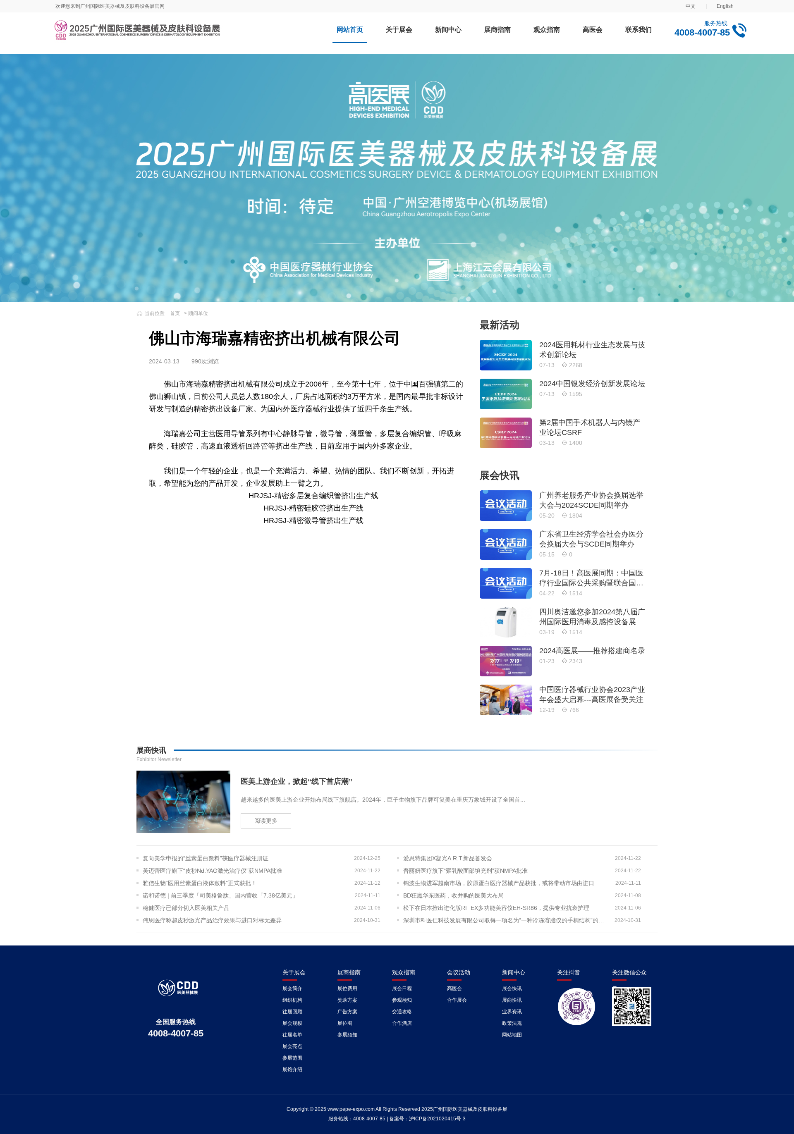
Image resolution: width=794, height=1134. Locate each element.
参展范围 (292, 1058)
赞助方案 (347, 1000)
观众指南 (546, 29)
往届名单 (292, 1035)
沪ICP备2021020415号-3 (437, 1119)
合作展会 (457, 1000)
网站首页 (350, 29)
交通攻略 (402, 1012)
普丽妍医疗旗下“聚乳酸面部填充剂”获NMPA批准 (465, 870)
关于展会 (399, 29)
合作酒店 (402, 1023)
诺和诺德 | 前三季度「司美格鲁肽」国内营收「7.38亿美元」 (220, 895)
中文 (691, 6)
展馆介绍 (292, 1069)
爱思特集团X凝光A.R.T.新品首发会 (447, 858)
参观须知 (402, 1000)
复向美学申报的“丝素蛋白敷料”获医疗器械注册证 (205, 858)
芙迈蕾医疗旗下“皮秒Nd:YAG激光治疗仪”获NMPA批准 (212, 870)
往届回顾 (292, 1012)
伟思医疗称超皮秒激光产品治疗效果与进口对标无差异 (212, 920)
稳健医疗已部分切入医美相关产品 (186, 908)
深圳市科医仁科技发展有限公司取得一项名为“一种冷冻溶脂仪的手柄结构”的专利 (504, 920)
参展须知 (347, 1035)
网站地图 (512, 1035)
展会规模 (292, 1023)
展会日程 (402, 988)
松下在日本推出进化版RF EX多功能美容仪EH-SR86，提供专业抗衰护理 (496, 908)
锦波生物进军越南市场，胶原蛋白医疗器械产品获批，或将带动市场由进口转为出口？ (504, 883)
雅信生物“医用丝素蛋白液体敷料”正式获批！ (200, 883)
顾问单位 (198, 313)
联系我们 (638, 29)
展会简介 (292, 988)
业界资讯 (512, 1012)
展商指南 (497, 29)
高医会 (593, 29)
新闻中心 (448, 29)
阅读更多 (265, 820)
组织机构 (292, 1000)
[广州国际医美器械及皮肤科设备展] (138, 33)
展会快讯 (512, 988)
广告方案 (347, 1012)
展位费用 (347, 988)
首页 (175, 313)
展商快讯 (512, 1000)
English (725, 6)
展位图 (344, 1023)
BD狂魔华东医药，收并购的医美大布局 (453, 895)
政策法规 (512, 1023)
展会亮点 (292, 1046)
